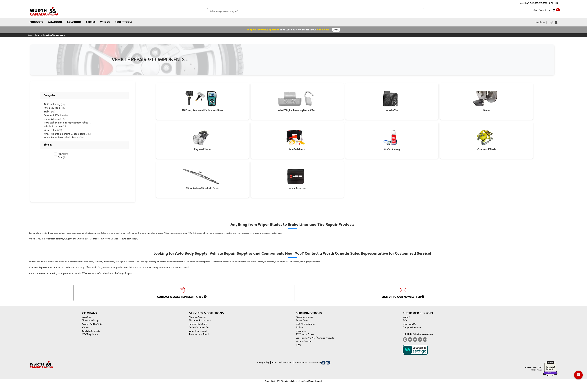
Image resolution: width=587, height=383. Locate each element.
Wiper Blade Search (198, 331)
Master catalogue (304, 317)
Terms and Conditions (282, 362)
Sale (62, 157)
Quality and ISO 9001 (92, 324)
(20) (64, 119)
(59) (64, 108)
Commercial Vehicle (54, 115)
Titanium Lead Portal (199, 334)
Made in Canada (304, 341)
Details (336, 30)
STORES (91, 22)
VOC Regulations (90, 334)
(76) (66, 115)
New (63, 154)
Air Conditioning (52, 104)
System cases (302, 320)
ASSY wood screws (305, 334)
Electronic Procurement (200, 320)
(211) (59, 130)
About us (86, 317)
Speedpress (301, 331)
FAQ (405, 320)
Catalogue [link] (55, 22)
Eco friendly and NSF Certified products (315, 338)
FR (556, 2)
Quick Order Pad (541, 10)
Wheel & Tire (50, 130)
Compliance (300, 362)
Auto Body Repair (53, 108)
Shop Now (323, 30)
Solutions (74, 22)
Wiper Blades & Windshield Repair (61, 137)
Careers (85, 327)
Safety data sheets (91, 331)
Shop (30, 35)
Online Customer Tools (199, 327)
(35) (64, 126)
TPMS (298, 345)
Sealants (300, 327)
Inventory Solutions (198, 324)
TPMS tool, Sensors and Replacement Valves (66, 122)
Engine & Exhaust (53, 119)
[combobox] (316, 11)
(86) (63, 104)
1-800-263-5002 (414, 334)
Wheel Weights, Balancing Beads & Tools (64, 134)
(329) (88, 134)
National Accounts (198, 317)
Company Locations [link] (412, 327)
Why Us (105, 22)
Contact (406, 317)
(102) (82, 137)
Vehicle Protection (53, 126)
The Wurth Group (90, 320)
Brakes (47, 111)
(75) (53, 111)
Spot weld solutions (305, 324)
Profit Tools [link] (123, 22)
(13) (90, 122)
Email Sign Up (409, 324)
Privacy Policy (263, 362)
